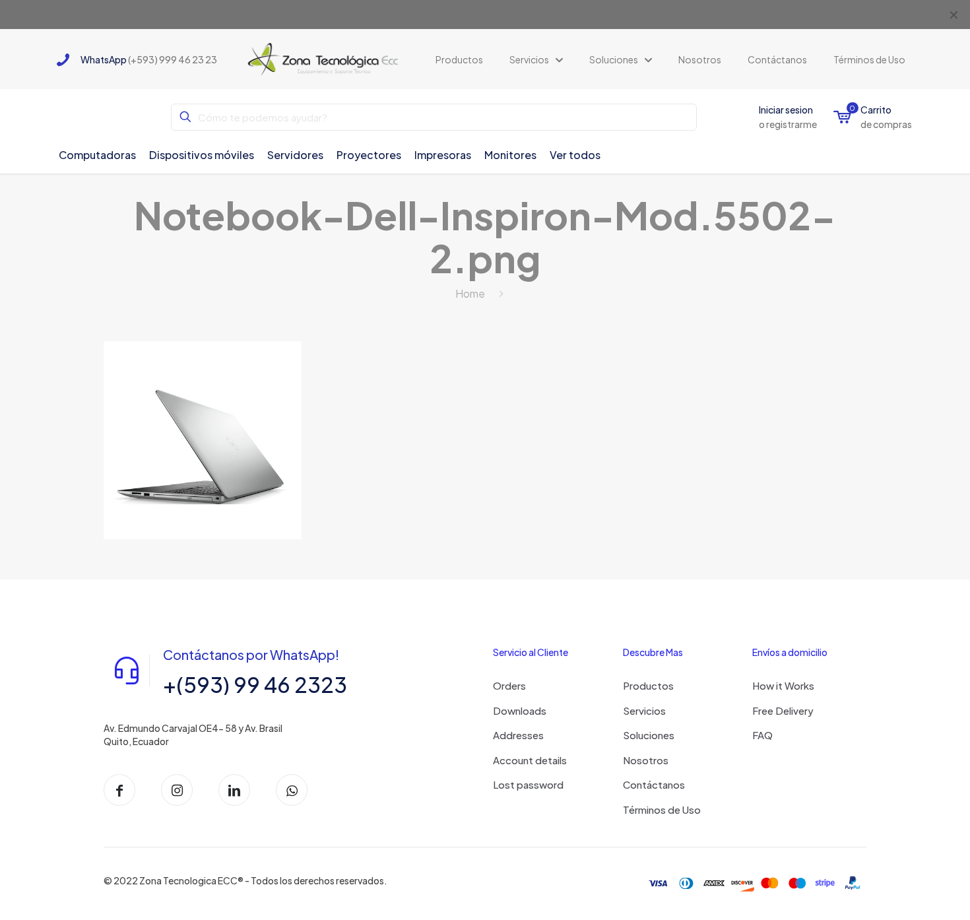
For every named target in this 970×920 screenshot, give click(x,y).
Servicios (644, 710)
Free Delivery (783, 710)
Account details (530, 760)
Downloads (519, 710)
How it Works (783, 685)
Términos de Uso (662, 809)
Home (470, 293)
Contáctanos (654, 784)
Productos (648, 685)
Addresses (518, 735)
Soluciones (648, 735)
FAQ (762, 735)
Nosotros (645, 760)
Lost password (528, 784)
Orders (509, 685)
